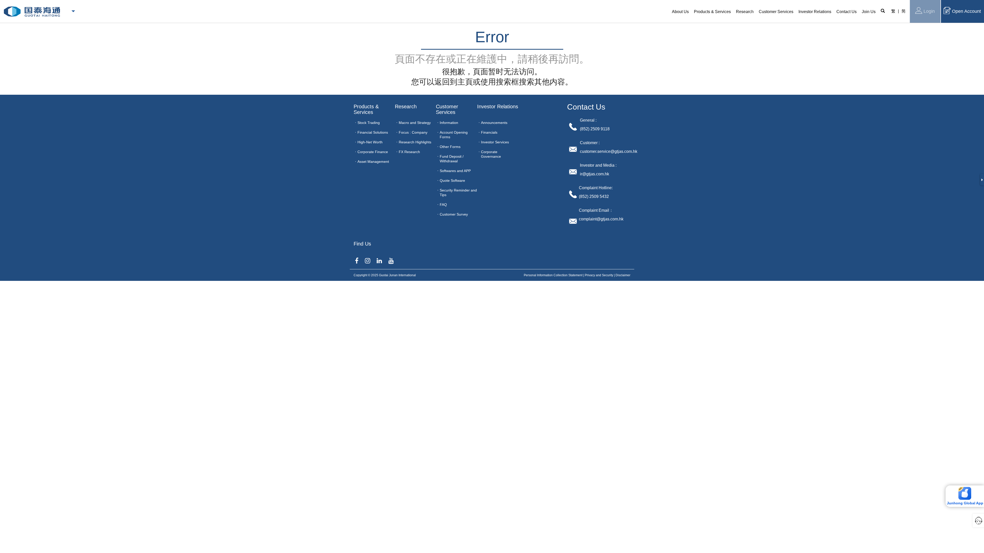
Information (449, 123)
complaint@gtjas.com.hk (601, 219)
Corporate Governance (491, 154)
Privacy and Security (599, 275)
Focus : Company (413, 132)
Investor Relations (497, 106)
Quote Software (452, 180)
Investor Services (495, 142)
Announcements (494, 123)
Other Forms (450, 147)
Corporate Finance (372, 152)
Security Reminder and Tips (458, 192)
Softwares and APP (455, 171)
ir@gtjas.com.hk (594, 174)
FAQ (443, 205)
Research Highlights (415, 142)
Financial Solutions (372, 132)
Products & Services (367, 109)
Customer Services (448, 109)
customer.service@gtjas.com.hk (608, 151)
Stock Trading (368, 123)
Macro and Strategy (415, 123)
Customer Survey (454, 214)
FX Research (409, 152)
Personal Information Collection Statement (553, 275)
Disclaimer (623, 275)
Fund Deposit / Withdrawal (452, 158)
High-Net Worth (370, 142)
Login (929, 11)
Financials (489, 132)
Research (406, 106)
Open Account (966, 11)
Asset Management (373, 161)
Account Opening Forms (454, 134)
